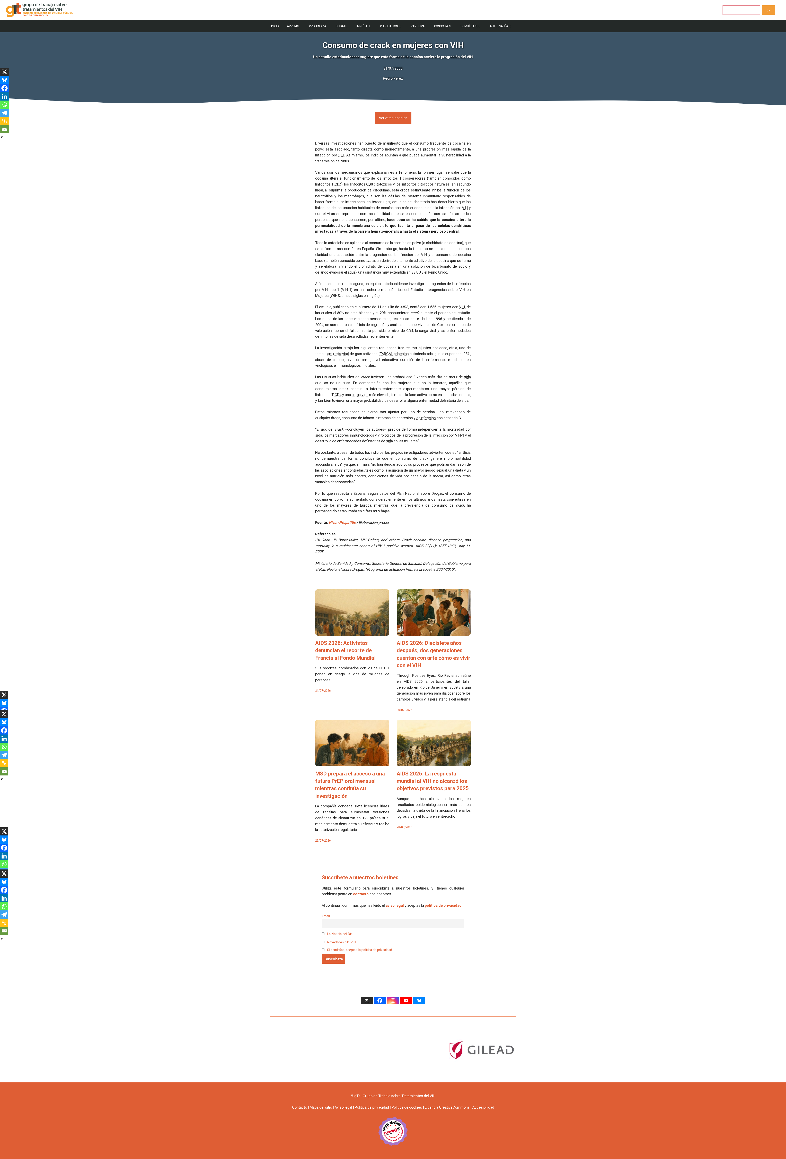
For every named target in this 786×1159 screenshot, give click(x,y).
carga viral (427, 330)
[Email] (4, 129)
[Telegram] (4, 113)
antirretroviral (338, 354)
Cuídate (341, 26)
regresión (378, 325)
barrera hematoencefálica (380, 231)
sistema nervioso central (438, 231)
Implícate (364, 26)
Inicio (275, 26)
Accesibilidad (483, 1107)
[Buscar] (768, 10)
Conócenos (442, 26)
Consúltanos (470, 26)
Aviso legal (343, 1107)
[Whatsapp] (4, 105)
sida (382, 330)
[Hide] (1, 137)
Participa (418, 26)
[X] (4, 72)
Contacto (299, 1107)
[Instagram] (393, 1000)
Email (326, 916)
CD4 (338, 184)
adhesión (401, 354)
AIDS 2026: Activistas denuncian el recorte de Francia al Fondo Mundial (345, 650)
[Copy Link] (4, 121)
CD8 (369, 184)
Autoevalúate (501, 26)
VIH (341, 155)
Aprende (293, 26)
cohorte (373, 289)
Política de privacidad (372, 1107)
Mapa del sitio (321, 1107)
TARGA (385, 354)
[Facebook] (4, 88)
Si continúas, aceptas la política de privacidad (359, 950)
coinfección (426, 418)
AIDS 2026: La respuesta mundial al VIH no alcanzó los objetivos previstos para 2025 (433, 781)
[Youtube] (406, 1000)
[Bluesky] (4, 80)
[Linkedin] (4, 96)
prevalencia (413, 505)
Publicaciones (390, 26)
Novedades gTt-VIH (341, 942)
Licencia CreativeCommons (447, 1107)
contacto (361, 894)
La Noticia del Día (339, 934)
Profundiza (317, 26)
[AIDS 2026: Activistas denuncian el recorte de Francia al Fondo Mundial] (352, 632)
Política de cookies (407, 1107)
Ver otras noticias (393, 118)
